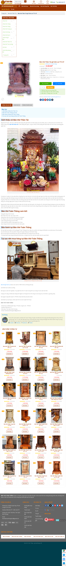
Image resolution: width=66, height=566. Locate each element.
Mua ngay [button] (9, 353)
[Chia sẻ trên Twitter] (43, 100)
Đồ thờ (5, 47)
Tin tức (37, 508)
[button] (9, 6)
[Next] (6, 98)
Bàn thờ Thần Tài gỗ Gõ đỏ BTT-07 (40, 424)
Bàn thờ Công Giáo (45, 6)
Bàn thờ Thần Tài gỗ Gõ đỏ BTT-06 (40, 347)
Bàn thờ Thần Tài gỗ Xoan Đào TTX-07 (25, 399)
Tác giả (37, 513)
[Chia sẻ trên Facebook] (41, 100)
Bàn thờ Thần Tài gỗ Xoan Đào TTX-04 (9, 450)
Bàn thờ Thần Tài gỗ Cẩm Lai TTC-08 (25, 347)
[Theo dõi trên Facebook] (46, 505)
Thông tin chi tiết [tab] (6, 105)
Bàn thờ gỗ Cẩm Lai (56, 96)
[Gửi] (25, 1)
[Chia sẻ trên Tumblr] (52, 100)
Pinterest (18, 322)
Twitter (31, 322)
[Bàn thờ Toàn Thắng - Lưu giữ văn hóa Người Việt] (6, 2)
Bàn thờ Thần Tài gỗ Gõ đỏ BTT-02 (40, 373)
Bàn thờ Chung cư (7, 29)
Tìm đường (64, 552)
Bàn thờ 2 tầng (6, 24)
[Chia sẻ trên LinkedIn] (50, 100)
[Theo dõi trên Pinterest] (55, 505)
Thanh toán (27, 510)
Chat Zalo (64, 556)
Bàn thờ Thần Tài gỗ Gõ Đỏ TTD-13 (25, 476)
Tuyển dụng (38, 516)
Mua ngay (50, 87)
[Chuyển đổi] (13, 20)
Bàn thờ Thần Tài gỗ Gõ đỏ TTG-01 (56, 373)
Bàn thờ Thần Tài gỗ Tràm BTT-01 (25, 450)
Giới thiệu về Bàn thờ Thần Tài (10, 111)
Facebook (24, 322)
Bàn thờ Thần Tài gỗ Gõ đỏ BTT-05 (56, 347)
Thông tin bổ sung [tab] (27, 105)
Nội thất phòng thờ (6, 51)
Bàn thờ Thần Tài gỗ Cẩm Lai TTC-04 (41, 450)
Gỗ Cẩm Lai (47, 71)
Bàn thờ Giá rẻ (6, 35)
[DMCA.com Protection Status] (60, 520)
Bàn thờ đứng (25, 6)
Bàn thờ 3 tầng (6, 26)
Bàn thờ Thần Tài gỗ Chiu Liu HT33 (25, 373)
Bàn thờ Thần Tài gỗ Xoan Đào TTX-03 (41, 476)
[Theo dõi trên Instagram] (48, 505)
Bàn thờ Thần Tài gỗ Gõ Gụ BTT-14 (9, 476)
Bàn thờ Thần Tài (5, 9)
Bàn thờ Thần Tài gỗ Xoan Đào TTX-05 (56, 424)
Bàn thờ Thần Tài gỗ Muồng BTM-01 (9, 373)
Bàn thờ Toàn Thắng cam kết (10, 112)
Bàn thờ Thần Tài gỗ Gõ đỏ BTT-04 (9, 399)
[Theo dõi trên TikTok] (50, 505)
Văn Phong (4, 314)
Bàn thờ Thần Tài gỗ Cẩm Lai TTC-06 (57, 476)
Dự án (36, 511)
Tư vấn (12, 9)
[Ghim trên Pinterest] (45, 100)
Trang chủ (3, 13)
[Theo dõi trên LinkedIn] (57, 505)
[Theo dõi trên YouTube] (60, 505)
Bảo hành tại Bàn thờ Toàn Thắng (11, 114)
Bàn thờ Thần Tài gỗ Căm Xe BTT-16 (25, 424)
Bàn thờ (5, 21)
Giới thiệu (37, 505)
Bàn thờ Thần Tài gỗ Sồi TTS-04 (9, 424)
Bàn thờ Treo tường (34, 6)
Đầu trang (64, 564)
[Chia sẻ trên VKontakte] (48, 100)
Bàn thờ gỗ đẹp (5, 38)
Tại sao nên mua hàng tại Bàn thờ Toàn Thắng (14, 116)
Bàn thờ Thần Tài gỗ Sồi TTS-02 (41, 399)
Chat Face (64, 560)
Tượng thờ (5, 55)
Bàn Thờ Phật (54, 6)
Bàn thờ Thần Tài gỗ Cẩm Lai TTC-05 (57, 450)
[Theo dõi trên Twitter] (53, 505)
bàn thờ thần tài (14, 124)
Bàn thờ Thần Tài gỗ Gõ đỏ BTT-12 (9, 347)
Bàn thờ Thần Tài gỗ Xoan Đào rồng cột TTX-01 (56, 399)
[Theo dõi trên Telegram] (62, 505)
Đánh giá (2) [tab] (17, 105)
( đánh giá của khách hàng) (51, 64)
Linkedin (11, 322)
